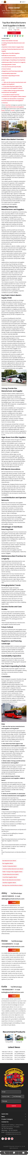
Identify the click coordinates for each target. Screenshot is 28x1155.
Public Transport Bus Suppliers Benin (12, 871)
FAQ (3, 80)
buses (3, 110)
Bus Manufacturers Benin (9, 860)
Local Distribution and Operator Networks (14, 58)
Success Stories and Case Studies (11, 66)
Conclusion (5, 78)
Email (14, 902)
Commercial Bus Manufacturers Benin (12, 869)
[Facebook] (2, 1138)
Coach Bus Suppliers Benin (9, 877)
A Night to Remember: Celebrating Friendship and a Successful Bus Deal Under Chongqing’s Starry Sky (20, 1051)
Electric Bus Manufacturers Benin (11, 880)
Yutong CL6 (19, 1042)
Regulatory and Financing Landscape (12, 71)
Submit (14, 1106)
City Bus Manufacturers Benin (10, 874)
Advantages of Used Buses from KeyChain (13, 60)
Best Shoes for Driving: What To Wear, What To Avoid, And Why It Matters (7, 1055)
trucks (12, 110)
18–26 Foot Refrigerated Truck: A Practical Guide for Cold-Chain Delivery (20, 1055)
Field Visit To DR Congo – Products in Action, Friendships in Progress (7, 1051)
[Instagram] (12, 1138)
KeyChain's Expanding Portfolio (11, 75)
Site (18, 30)
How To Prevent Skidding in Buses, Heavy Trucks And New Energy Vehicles (7, 1053)
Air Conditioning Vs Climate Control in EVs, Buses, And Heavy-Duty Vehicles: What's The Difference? (20, 1053)
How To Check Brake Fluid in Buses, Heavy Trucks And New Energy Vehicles (7, 1059)
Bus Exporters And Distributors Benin (12, 885)
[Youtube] (9, 1138)
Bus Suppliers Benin (7, 863)
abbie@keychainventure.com (13, 1132)
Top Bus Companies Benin (9, 866)
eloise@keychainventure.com (13, 1134)
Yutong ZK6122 (9, 1042)
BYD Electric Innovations (9, 55)
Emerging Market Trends (9, 64)
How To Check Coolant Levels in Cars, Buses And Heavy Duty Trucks (7, 1057)
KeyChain (8, 105)
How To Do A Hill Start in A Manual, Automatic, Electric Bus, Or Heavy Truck (20, 1057)
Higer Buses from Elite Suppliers (11, 53)
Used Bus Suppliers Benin (9, 882)
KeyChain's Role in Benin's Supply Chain (13, 47)
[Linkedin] (6, 1138)
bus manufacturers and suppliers (15, 107)
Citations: (5, 103)
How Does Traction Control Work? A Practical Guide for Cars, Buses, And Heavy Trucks (20, 1059)
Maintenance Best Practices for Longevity (13, 62)
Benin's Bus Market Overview (10, 40)
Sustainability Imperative (9, 73)
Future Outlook (6, 69)
